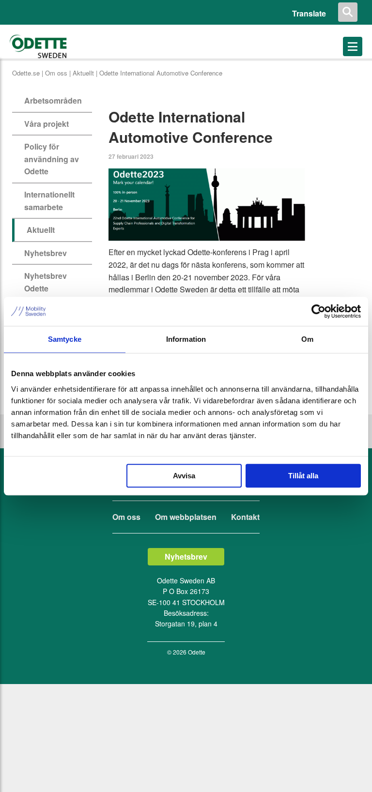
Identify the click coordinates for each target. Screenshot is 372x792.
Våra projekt (46, 123)
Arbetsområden (53, 100)
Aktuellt (83, 73)
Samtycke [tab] (64, 339)
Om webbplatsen (186, 517)
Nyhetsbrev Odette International (47, 288)
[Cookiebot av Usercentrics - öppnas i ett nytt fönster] (318, 311)
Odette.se (26, 73)
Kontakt (245, 517)
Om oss (56, 73)
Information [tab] (186, 339)
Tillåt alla (303, 476)
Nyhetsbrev (45, 253)
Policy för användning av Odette (51, 159)
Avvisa (184, 476)
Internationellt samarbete (49, 201)
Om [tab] (307, 339)
